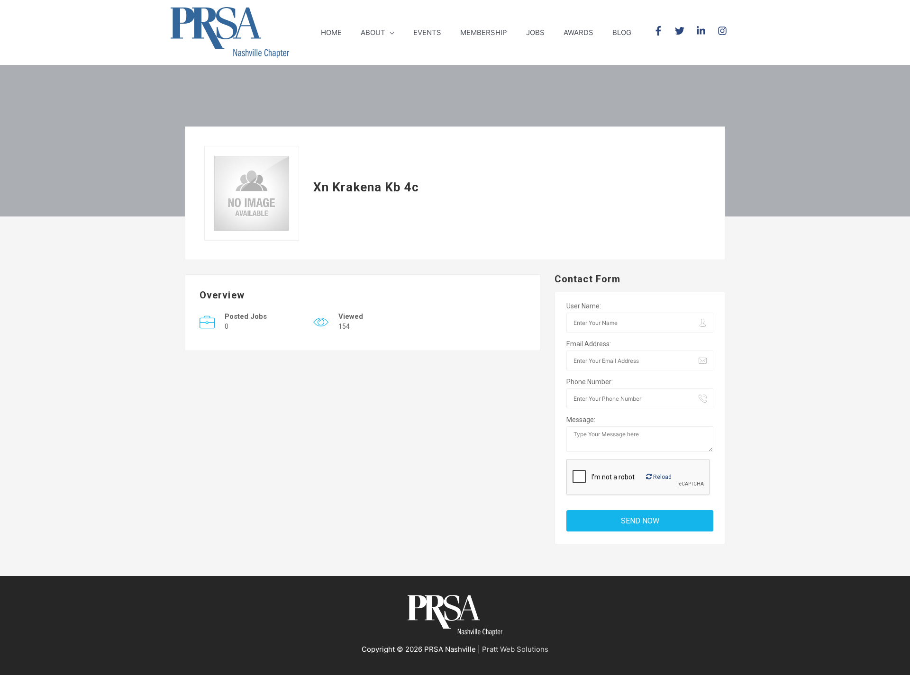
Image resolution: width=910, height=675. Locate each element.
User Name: (583, 306)
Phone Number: (589, 382)
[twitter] (684, 31)
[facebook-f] (663, 31)
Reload (662, 477)
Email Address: (588, 344)
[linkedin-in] (706, 31)
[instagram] (724, 31)
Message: (580, 419)
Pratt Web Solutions (515, 649)
